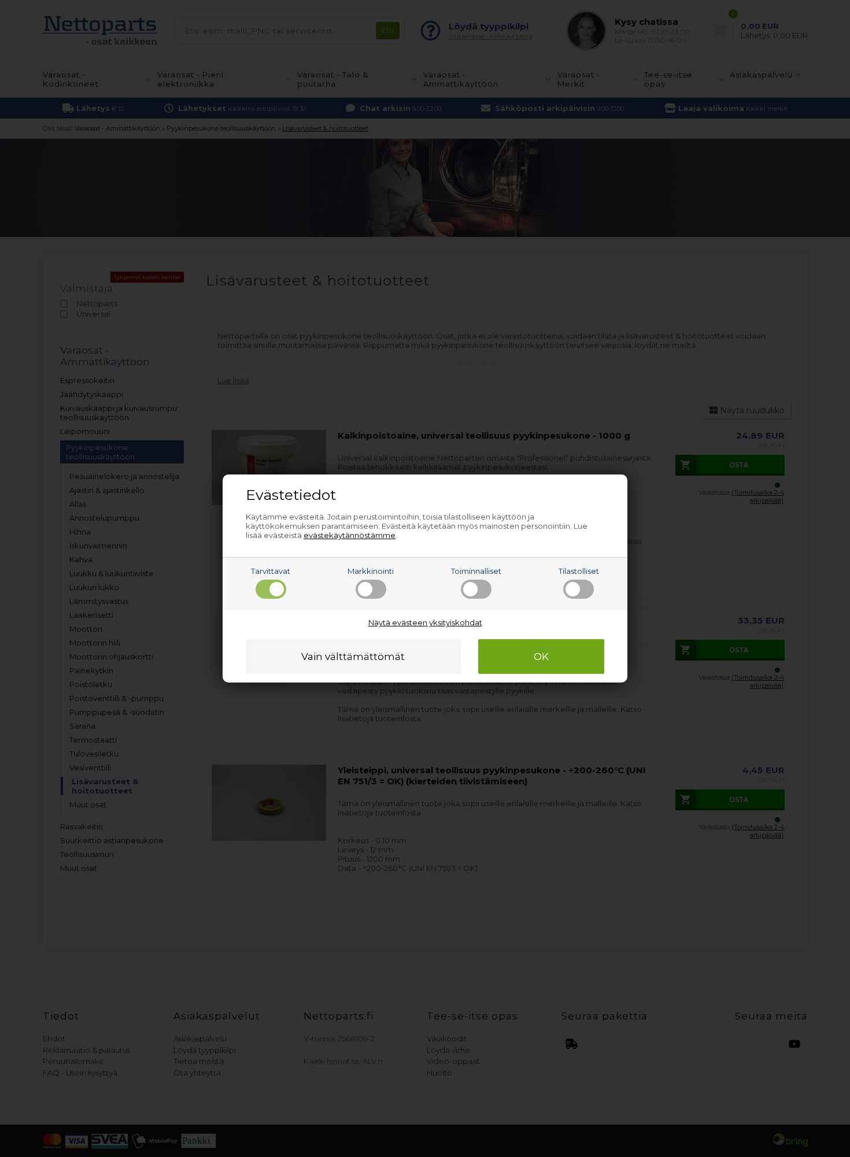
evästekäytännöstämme (350, 535)
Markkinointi (371, 571)
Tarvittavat (270, 571)
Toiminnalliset (476, 571)
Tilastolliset (579, 571)
